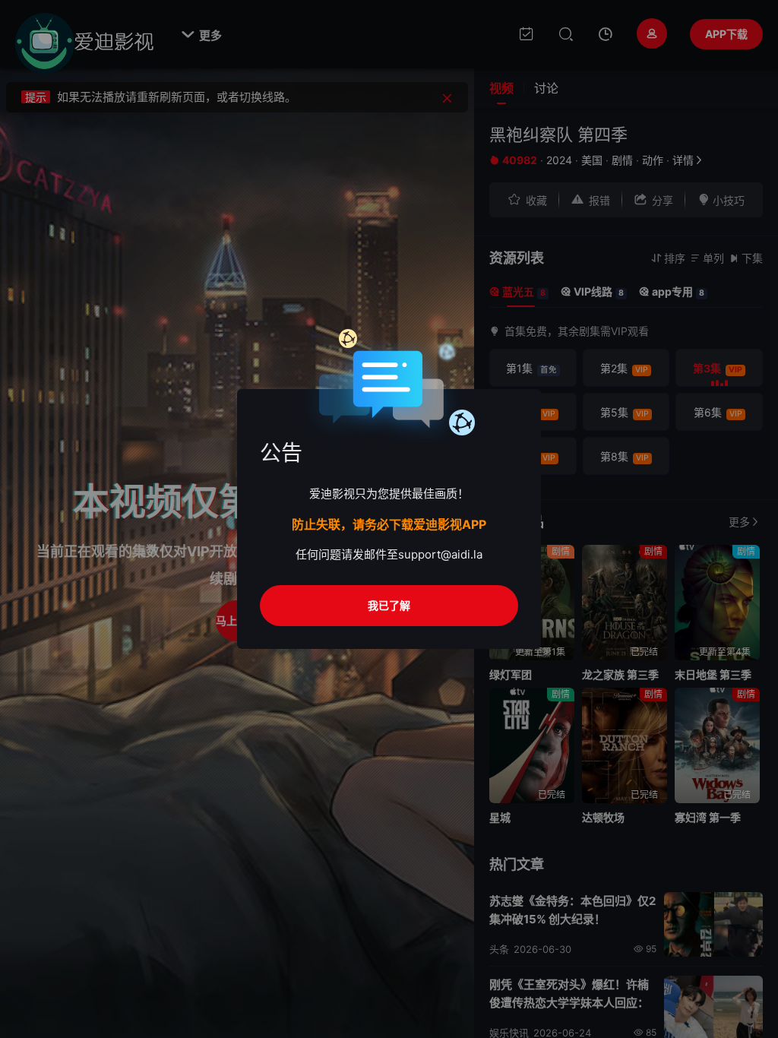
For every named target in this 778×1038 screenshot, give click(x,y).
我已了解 (389, 605)
